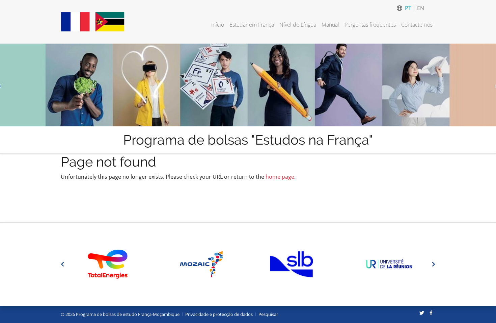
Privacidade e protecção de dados (219, 314)
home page (280, 176)
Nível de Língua (297, 24)
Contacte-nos (417, 24)
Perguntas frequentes (370, 24)
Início (217, 24)
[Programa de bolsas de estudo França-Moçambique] (93, 22)
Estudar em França (251, 24)
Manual (330, 24)
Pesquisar (268, 314)
